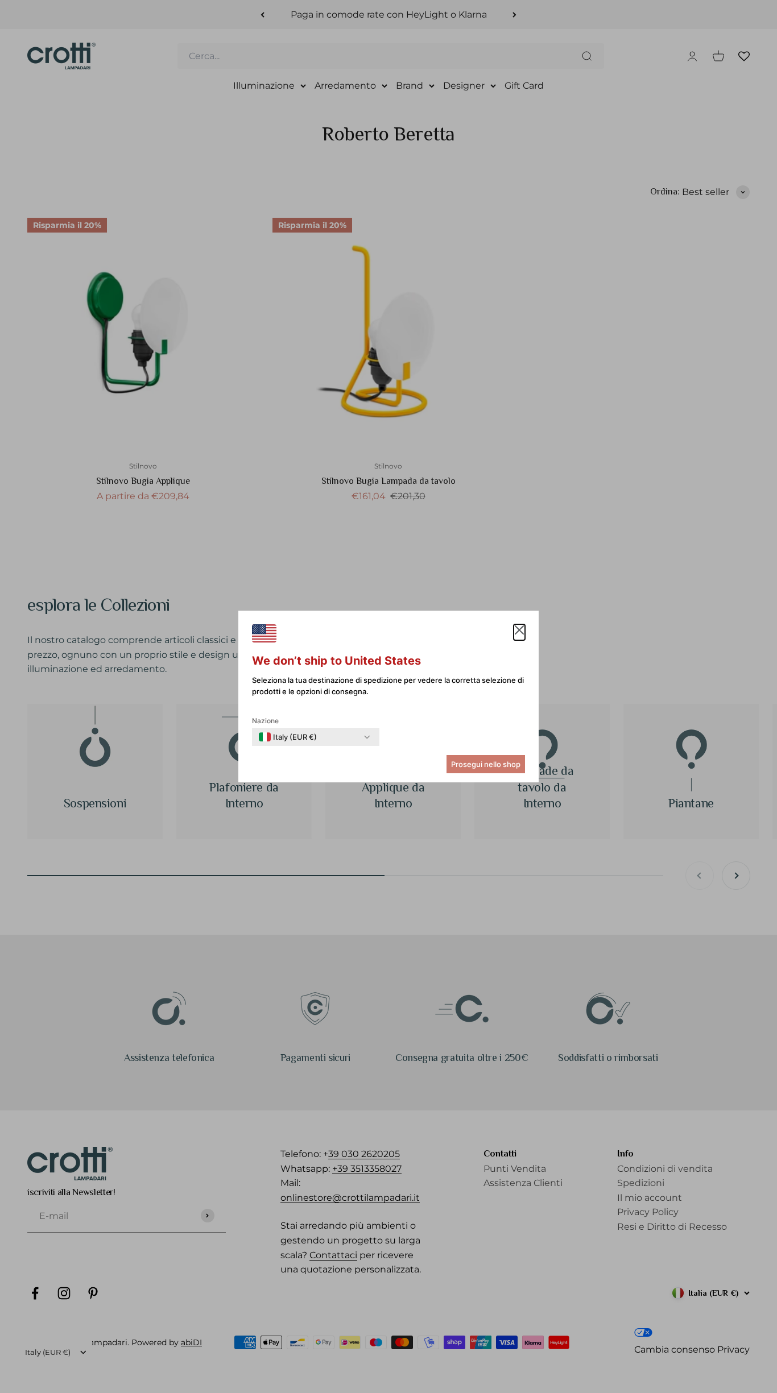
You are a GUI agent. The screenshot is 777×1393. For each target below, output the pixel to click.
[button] (519, 632)
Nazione (265, 720)
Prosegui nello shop (485, 764)
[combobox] (288, 737)
